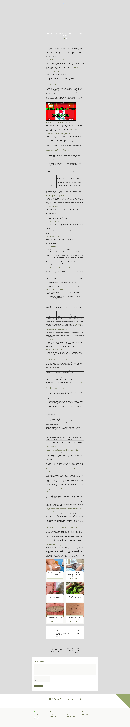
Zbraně (92, 7)
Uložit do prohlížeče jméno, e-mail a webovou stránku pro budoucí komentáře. (49, 682)
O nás (67, 714)
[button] (7, 7)
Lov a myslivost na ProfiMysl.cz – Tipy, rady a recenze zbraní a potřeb (49, 7)
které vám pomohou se (75, 67)
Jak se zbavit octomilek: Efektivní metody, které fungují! (73, 650)
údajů (74, 716)
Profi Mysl (69, 38)
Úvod (33, 43)
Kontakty (53, 714)
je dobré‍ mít (71, 129)
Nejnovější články (85, 714)
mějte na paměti (78, 324)
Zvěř (79, 7)
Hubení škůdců (86, 7)
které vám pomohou (50, 55)
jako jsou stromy (59, 89)
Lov (66, 7)
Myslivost (72, 7)
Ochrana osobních (69, 716)
